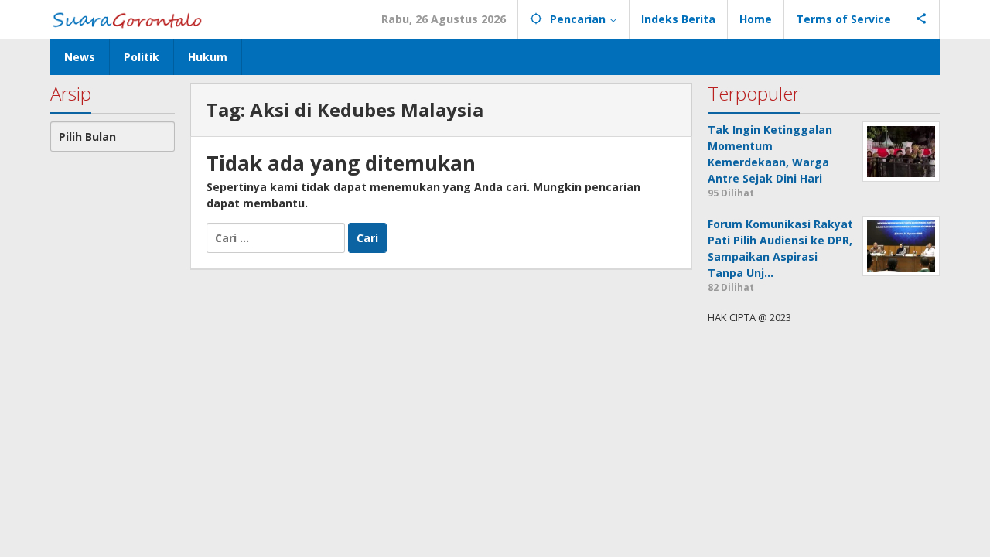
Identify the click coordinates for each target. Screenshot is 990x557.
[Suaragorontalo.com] (130, 19)
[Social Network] (921, 19)
